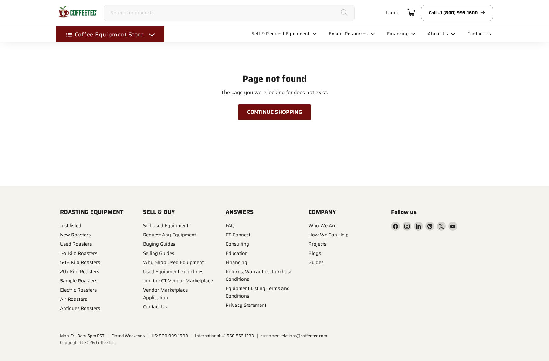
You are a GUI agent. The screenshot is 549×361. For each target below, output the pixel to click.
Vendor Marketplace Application (165, 293)
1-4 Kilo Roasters (78, 253)
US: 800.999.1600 (170, 335)
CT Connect (238, 235)
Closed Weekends (128, 335)
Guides (315, 262)
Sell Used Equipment (165, 225)
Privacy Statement (246, 305)
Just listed (70, 225)
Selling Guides (158, 253)
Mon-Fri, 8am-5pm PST (82, 335)
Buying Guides (159, 244)
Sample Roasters (78, 281)
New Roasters (75, 235)
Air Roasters (73, 299)
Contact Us (155, 307)
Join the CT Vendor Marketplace (178, 281)
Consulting (237, 244)
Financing (236, 262)
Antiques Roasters (80, 308)
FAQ (230, 225)
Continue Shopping (274, 112)
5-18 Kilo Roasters (80, 262)
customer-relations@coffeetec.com (294, 335)
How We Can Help (328, 235)
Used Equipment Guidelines (173, 271)
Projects (317, 244)
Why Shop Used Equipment (173, 262)
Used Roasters (76, 244)
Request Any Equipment (169, 235)
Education (237, 253)
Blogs (314, 253)
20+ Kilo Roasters (79, 271)
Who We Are (322, 225)
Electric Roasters (78, 290)
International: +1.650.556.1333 (224, 335)
